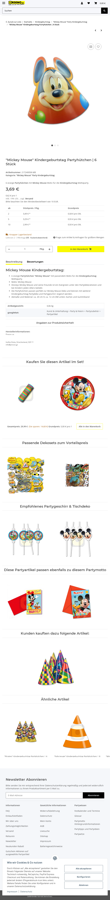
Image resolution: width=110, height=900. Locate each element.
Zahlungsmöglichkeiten (17, 826)
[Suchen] (104, 11)
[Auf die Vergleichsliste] (91, 47)
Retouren (10, 836)
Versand (29, 198)
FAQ (8, 811)
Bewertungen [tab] (35, 261)
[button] (82, 3)
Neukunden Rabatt (15, 846)
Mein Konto (45, 821)
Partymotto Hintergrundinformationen (87, 822)
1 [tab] (52, 145)
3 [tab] (58, 145)
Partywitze (79, 834)
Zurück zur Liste (14, 22)
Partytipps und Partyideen (87, 829)
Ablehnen (83, 885)
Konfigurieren (83, 877)
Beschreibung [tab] (14, 261)
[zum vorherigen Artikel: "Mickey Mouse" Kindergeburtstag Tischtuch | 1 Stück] (95, 30)
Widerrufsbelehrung (50, 811)
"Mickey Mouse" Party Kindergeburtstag (35, 175)
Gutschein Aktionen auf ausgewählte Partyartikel (17, 853)
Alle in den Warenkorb (90, 426)
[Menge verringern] (9, 249)
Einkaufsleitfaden (14, 816)
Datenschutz (26, 891)
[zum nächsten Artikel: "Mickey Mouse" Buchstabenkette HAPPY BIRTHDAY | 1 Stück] (101, 30)
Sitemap (44, 836)
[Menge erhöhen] (49, 249)
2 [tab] (55, 145)
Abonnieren (93, 795)
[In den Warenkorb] (8, 39)
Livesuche (45, 831)
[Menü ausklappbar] (3, 2)
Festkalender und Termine (87, 811)
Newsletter (11, 841)
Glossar (78, 816)
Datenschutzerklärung (55, 785)
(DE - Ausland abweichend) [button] (36, 237)
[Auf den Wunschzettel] (98, 47)
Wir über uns (12, 821)
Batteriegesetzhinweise (51, 846)
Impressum (12, 891)
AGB (42, 826)
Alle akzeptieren (84, 868)
